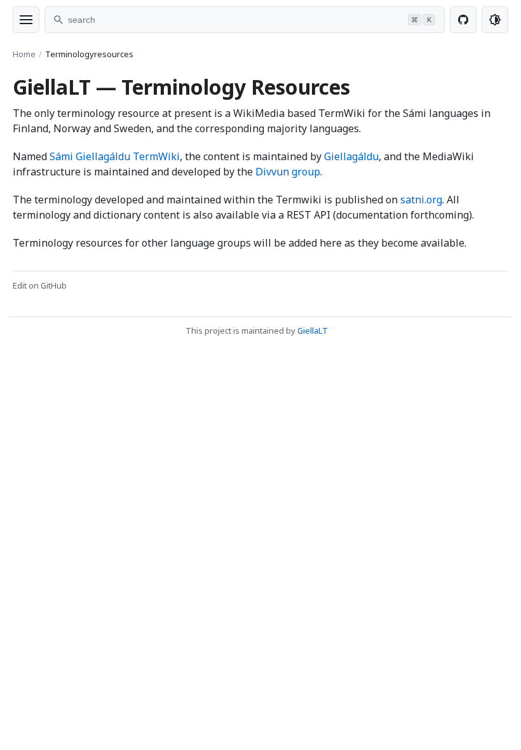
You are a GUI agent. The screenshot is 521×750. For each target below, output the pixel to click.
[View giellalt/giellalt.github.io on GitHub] (463, 19)
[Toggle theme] (495, 19)
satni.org (421, 200)
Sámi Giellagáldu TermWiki (115, 156)
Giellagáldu (351, 156)
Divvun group (287, 172)
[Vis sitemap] (26, 19)
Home (24, 54)
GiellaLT (312, 330)
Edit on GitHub (40, 285)
